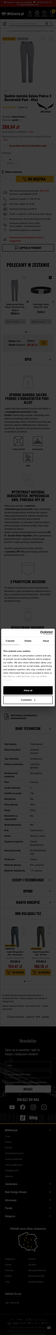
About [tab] (46, 640)
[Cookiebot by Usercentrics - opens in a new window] (40, 633)
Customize (26, 700)
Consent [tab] (10, 640)
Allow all (28, 690)
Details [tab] (28, 640)
